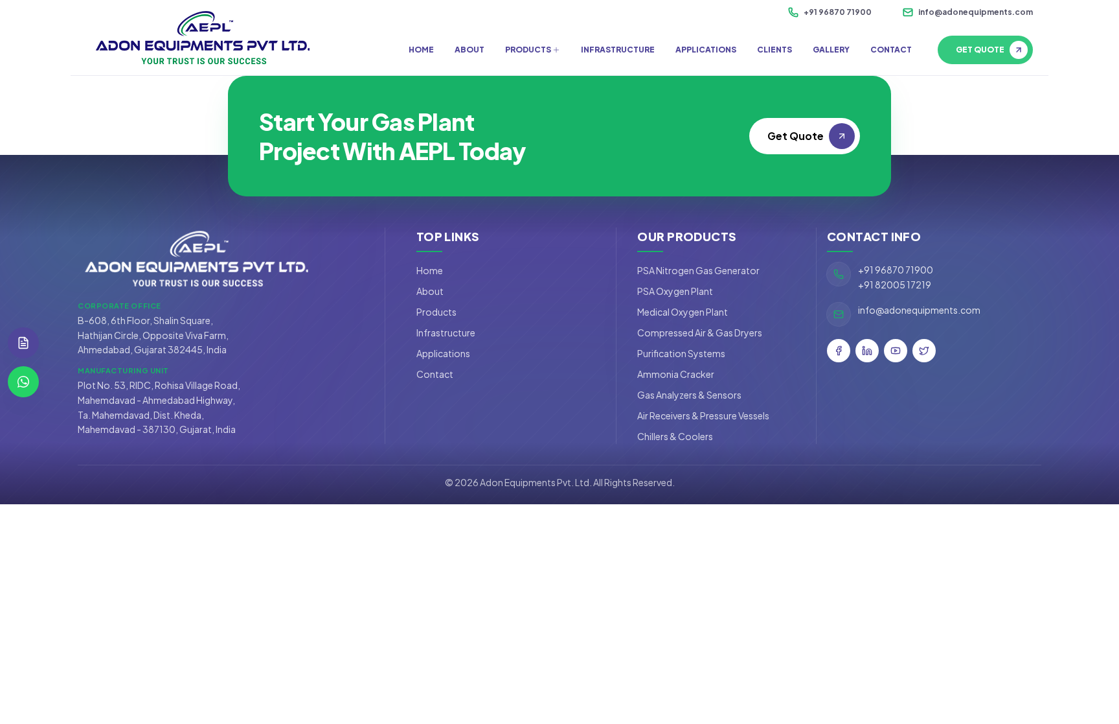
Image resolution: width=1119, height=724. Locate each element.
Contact (434, 374)
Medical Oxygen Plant (682, 312)
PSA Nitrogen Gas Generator (698, 270)
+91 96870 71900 (838, 12)
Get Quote (980, 49)
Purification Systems (681, 353)
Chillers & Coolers (675, 436)
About (430, 291)
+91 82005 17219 (894, 284)
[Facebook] (838, 350)
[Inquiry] (23, 342)
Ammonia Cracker (675, 374)
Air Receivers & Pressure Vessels (703, 415)
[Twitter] (924, 350)
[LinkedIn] (867, 350)
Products (436, 312)
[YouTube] (895, 350)
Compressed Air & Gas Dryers (699, 332)
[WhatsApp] (23, 381)
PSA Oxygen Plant (675, 291)
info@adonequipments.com (975, 12)
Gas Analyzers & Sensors (689, 395)
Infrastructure (445, 332)
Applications (443, 353)
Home (429, 270)
